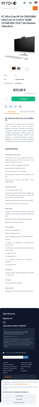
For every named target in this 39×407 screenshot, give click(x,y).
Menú (25, 3)
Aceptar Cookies (19, 402)
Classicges (24, 370)
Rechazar (19, 399)
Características (11, 112)
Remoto (5, 372)
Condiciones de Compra (10, 366)
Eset (22, 368)
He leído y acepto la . (15, 352)
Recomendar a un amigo (27, 111)
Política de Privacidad (20, 352)
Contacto (6, 362)
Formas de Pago (25, 366)
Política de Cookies (22, 384)
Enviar (25, 357)
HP (16, 75)
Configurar (19, 396)
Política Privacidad (8, 364)
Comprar (23, 99)
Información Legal (26, 362)
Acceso (30, 3)
